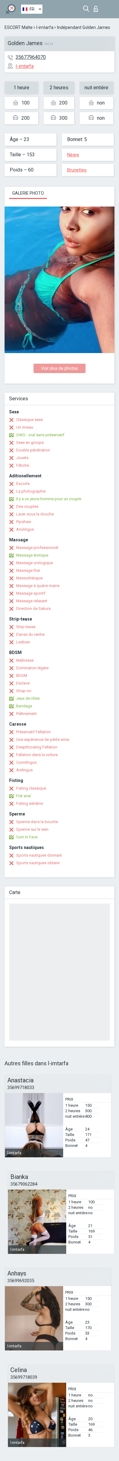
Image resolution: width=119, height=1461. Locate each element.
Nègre (73, 154)
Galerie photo (28, 193)
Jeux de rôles (28, 698)
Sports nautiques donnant (39, 855)
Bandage (24, 706)
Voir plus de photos (59, 368)
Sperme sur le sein (32, 829)
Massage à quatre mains (38, 585)
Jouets (22, 457)
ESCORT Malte (19, 27)
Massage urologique (34, 563)
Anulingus (25, 529)
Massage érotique (32, 555)
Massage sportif (30, 593)
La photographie (30, 491)
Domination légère (32, 668)
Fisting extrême (29, 803)
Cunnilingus (26, 762)
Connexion (97, 7)
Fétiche (22, 465)
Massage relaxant (31, 601)
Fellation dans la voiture (37, 754)
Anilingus (24, 770)
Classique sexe (29, 419)
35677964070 (31, 57)
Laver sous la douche (35, 514)
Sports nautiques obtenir (38, 863)
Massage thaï (28, 570)
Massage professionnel (37, 547)
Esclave (23, 683)
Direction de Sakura (33, 608)
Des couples (27, 506)
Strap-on (23, 690)
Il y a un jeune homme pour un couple (48, 499)
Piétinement (26, 713)
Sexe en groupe (30, 442)
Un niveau (24, 427)
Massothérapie (29, 578)
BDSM (21, 675)
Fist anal (23, 796)
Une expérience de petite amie (42, 739)
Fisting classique (31, 788)
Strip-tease (25, 626)
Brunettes (77, 170)
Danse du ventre (30, 634)
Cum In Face (27, 837)
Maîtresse (25, 660)
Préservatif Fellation (33, 732)
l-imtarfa (44, 27)
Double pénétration (33, 450)
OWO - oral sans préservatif (40, 435)
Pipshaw (23, 521)
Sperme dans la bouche (37, 821)
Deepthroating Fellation (36, 747)
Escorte (23, 483)
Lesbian (23, 642)
